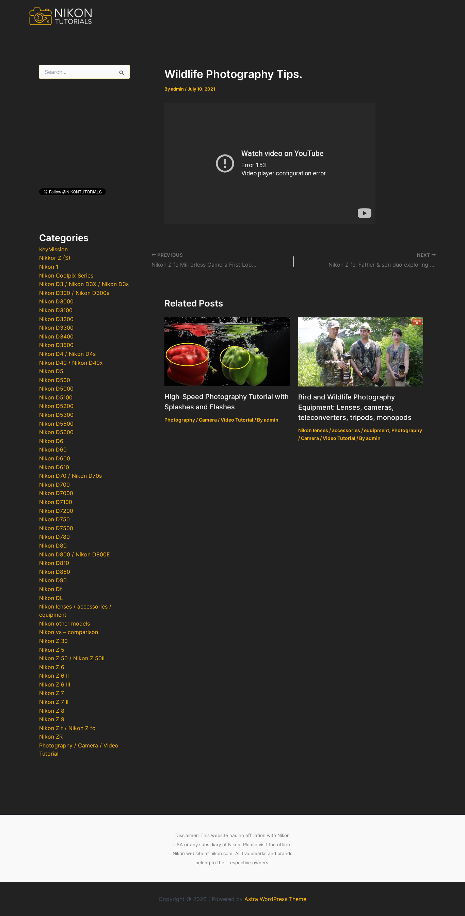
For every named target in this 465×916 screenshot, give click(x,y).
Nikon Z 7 (51, 693)
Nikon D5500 (56, 423)
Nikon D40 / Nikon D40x (71, 362)
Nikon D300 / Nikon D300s (74, 292)
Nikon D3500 (56, 345)
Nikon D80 (53, 545)
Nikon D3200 (56, 319)
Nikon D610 (54, 467)
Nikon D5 (51, 371)
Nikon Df (50, 589)
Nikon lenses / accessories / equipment (343, 430)
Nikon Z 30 (53, 640)
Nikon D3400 (56, 336)
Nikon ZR (51, 736)
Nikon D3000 (56, 301)
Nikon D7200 (56, 510)
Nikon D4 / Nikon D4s (67, 353)
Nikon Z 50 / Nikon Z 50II (72, 658)
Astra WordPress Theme (275, 899)
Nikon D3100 (56, 310)
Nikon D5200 (56, 405)
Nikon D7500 (56, 528)
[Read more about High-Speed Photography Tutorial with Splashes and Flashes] (227, 351)
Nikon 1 (48, 266)
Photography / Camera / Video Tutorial (208, 420)
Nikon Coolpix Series (66, 275)
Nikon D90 (53, 580)
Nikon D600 (54, 458)
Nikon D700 (54, 484)
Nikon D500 (54, 380)
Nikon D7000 (56, 493)
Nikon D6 (51, 441)
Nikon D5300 (56, 414)
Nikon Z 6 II (54, 675)
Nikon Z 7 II (53, 701)
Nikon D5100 (56, 397)
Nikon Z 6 (51, 667)
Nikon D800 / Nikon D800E (74, 554)
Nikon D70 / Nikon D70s (70, 475)
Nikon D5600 (56, 432)
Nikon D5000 (56, 388)
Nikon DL (51, 598)
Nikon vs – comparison (68, 632)
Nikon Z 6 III (54, 684)
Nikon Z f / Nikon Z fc (67, 728)
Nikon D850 (54, 571)
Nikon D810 (54, 562)
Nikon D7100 (55, 502)
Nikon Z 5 (51, 649)
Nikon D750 (54, 519)
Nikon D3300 (56, 327)
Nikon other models (64, 623)
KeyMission (53, 249)
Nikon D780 (54, 536)
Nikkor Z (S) (54, 257)
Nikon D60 (53, 449)
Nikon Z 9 (51, 719)
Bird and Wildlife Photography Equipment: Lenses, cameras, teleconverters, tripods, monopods (355, 407)
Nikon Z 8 (51, 710)
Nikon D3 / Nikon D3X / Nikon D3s (84, 284)
